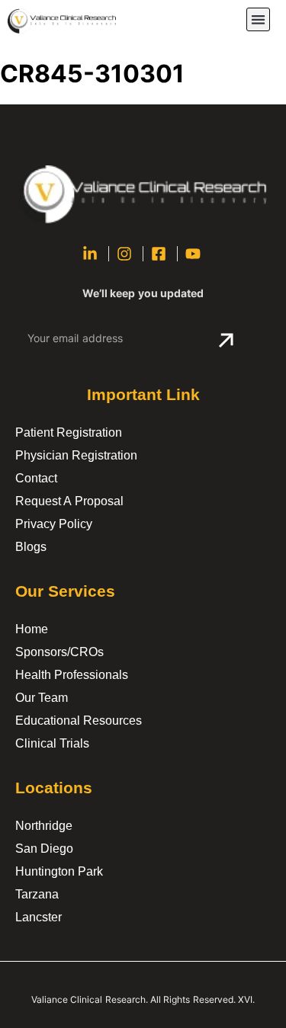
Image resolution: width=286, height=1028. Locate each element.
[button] (258, 19)
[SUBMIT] (226, 340)
